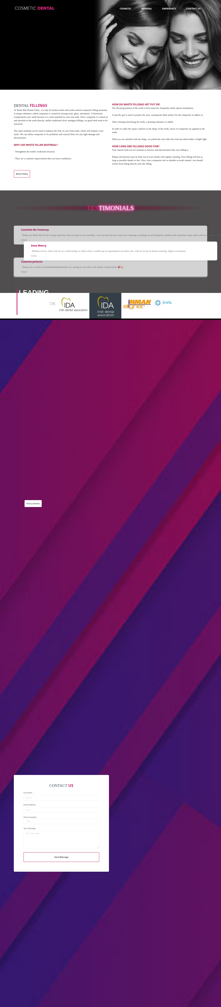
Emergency (169, 8)
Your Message (30, 828)
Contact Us (193, 8)
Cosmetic (125, 8)
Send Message (61, 857)
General (146, 8)
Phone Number (30, 817)
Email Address (30, 805)
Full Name (28, 792)
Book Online (22, 173)
